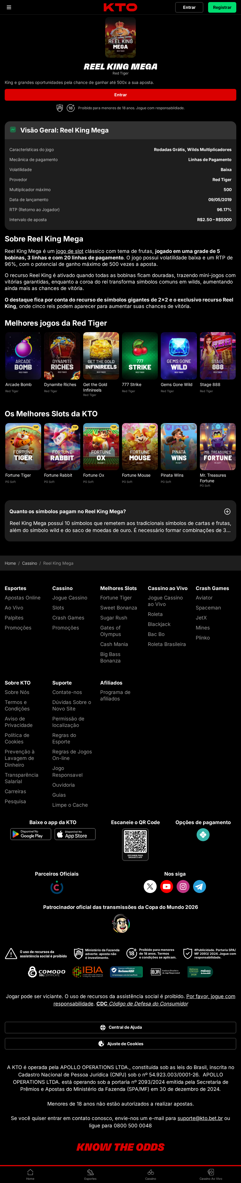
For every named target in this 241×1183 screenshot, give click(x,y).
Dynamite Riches (60, 384)
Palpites (14, 618)
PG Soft (10, 481)
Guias (59, 795)
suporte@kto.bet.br (200, 1118)
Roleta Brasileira (167, 644)
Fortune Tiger (18, 475)
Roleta (155, 614)
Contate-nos (67, 692)
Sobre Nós (17, 692)
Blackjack (159, 624)
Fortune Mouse (136, 475)
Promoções (18, 628)
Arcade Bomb (18, 384)
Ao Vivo (14, 608)
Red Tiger (12, 391)
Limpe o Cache (70, 805)
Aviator (204, 598)
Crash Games (68, 618)
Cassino (29, 563)
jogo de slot (69, 251)
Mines (203, 628)
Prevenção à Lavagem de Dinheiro (20, 758)
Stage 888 (210, 384)
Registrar (222, 7)
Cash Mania (114, 644)
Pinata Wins (172, 475)
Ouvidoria (63, 785)
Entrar (189, 7)
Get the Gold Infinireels (95, 387)
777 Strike (131, 384)
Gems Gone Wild (177, 384)
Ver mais (23, 355)
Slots (58, 608)
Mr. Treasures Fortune (213, 478)
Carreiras (15, 791)
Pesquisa (15, 801)
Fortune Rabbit (58, 475)
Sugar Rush (113, 618)
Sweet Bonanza (118, 608)
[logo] (120, 7)
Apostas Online (23, 598)
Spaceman (208, 608)
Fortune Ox (93, 475)
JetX (201, 618)
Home (10, 563)
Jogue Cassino (69, 598)
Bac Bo (156, 634)
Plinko (203, 638)
